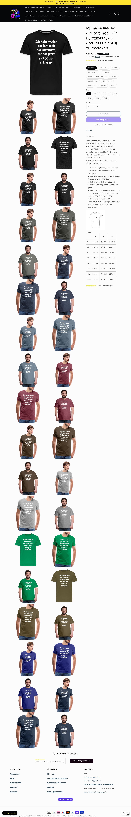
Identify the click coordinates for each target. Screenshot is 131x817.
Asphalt (116, 68)
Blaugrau (107, 72)
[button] (52, 7)
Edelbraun (113, 77)
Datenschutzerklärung (54, 816)
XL (109, 94)
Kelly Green (108, 81)
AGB (64, 816)
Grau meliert (94, 81)
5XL (106, 98)
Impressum (92, 816)
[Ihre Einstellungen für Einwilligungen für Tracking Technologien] (127, 813)
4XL (98, 98)
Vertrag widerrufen (10, 813)
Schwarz (92, 68)
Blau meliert (93, 72)
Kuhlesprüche (19, 816)
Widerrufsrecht (41, 816)
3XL (90, 98)
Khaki (91, 86)
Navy (114, 86)
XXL (116, 94)
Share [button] (90, 130)
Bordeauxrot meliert (96, 77)
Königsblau (103, 86)
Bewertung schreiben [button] (81, 761)
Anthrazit (104, 68)
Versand (97, 56)
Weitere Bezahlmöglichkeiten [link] (103, 124)
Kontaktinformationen (81, 816)
